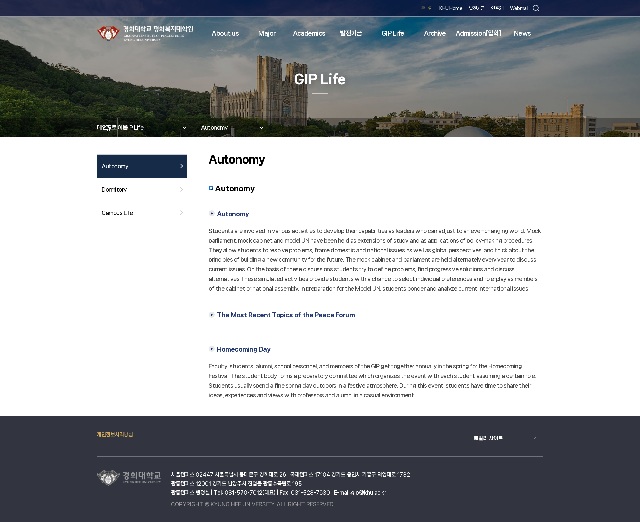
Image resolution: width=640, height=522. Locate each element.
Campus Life (117, 213)
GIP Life (393, 33)
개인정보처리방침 (115, 434)
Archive (435, 33)
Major (267, 33)
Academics (309, 33)
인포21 (497, 8)
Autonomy (115, 166)
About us (225, 33)
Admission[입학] (478, 33)
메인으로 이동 (107, 127)
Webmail (519, 8)
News (522, 33)
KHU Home (450, 8)
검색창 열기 (535, 8)
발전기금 (476, 8)
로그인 (427, 8)
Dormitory (114, 189)
